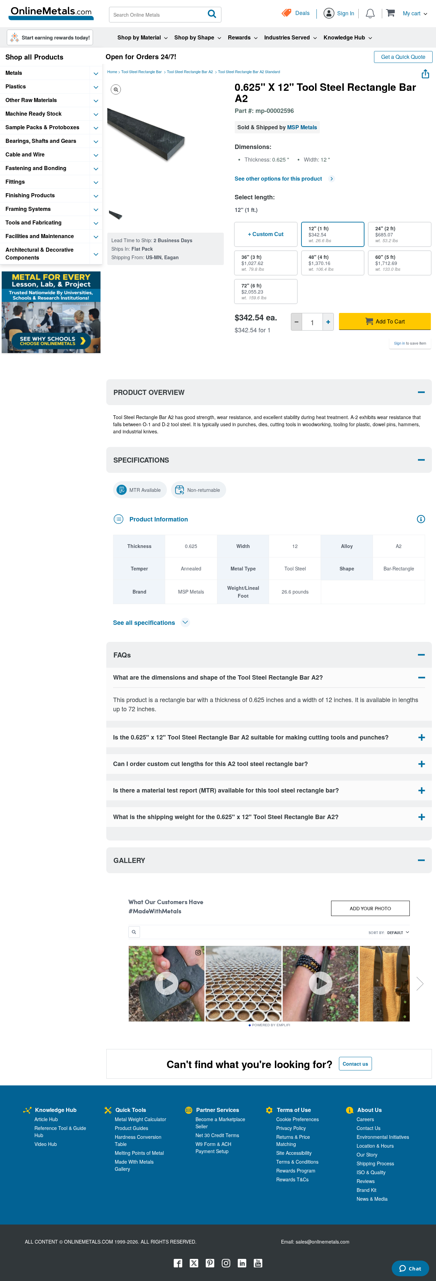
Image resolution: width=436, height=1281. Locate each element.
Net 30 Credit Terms (217, 1135)
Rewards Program (295, 1170)
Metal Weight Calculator (140, 1119)
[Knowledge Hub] (27, 1111)
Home (112, 71)
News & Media (372, 1198)
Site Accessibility (294, 1152)
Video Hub (45, 1144)
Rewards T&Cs (292, 1179)
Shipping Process (375, 1163)
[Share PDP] (425, 72)
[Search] (212, 13)
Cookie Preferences (297, 1119)
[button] (406, 12)
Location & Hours (375, 1145)
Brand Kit (366, 1189)
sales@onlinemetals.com (322, 1241)
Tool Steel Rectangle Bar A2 (190, 71)
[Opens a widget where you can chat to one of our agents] (410, 1269)
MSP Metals (302, 127)
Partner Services (217, 1110)
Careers (365, 1119)
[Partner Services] (188, 1111)
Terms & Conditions (297, 1161)
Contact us (355, 1063)
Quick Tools (130, 1110)
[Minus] (296, 322)
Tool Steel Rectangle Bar (141, 71)
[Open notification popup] (370, 13)
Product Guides (131, 1128)
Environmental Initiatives (383, 1136)
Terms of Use (294, 1110)
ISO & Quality (371, 1172)
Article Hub (46, 1119)
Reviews (366, 1181)
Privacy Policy (291, 1128)
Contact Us (368, 1128)
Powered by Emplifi (271, 1025)
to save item (410, 343)
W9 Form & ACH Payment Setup (213, 1147)
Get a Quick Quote (403, 57)
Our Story (367, 1154)
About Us (369, 1110)
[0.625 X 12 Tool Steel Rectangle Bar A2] (119, 216)
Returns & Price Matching (293, 1140)
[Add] (328, 322)
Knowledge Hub (56, 1110)
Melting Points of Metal (139, 1152)
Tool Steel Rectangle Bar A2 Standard (249, 71)
